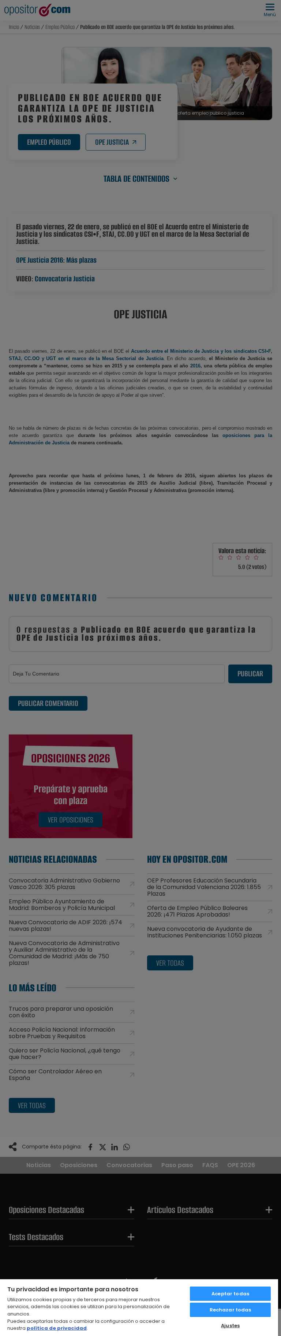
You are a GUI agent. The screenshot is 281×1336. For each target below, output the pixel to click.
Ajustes (230, 1325)
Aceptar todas (230, 1293)
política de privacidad (57, 1328)
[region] (139, 1307)
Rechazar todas (230, 1309)
